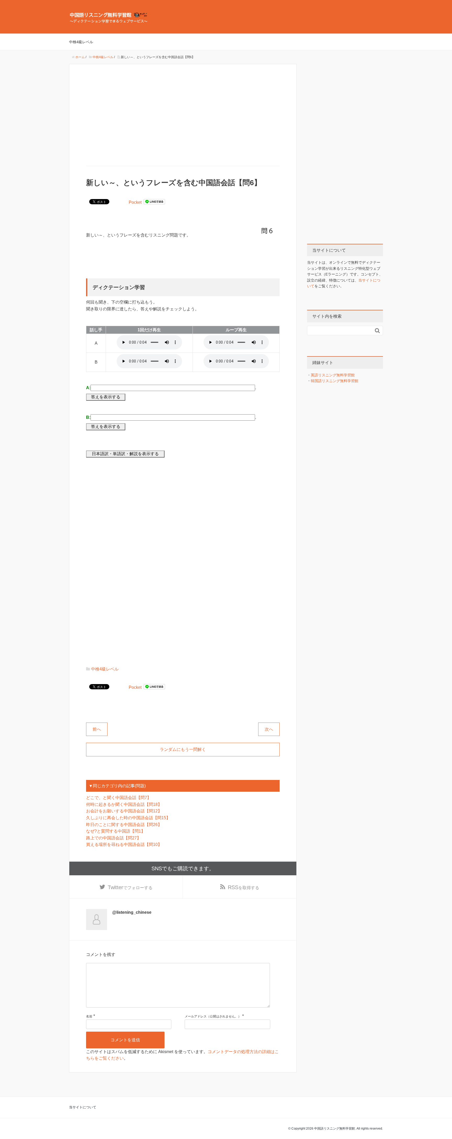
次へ (269, 729)
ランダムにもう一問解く (183, 749)
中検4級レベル (81, 42)
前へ (97, 729)
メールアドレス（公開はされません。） (213, 1016)
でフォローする (130, 887)
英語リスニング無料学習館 (333, 375)
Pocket (135, 202)
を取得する (243, 887)
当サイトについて (82, 1107)
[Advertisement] (183, 115)
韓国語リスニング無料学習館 (334, 381)
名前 (89, 1016)
